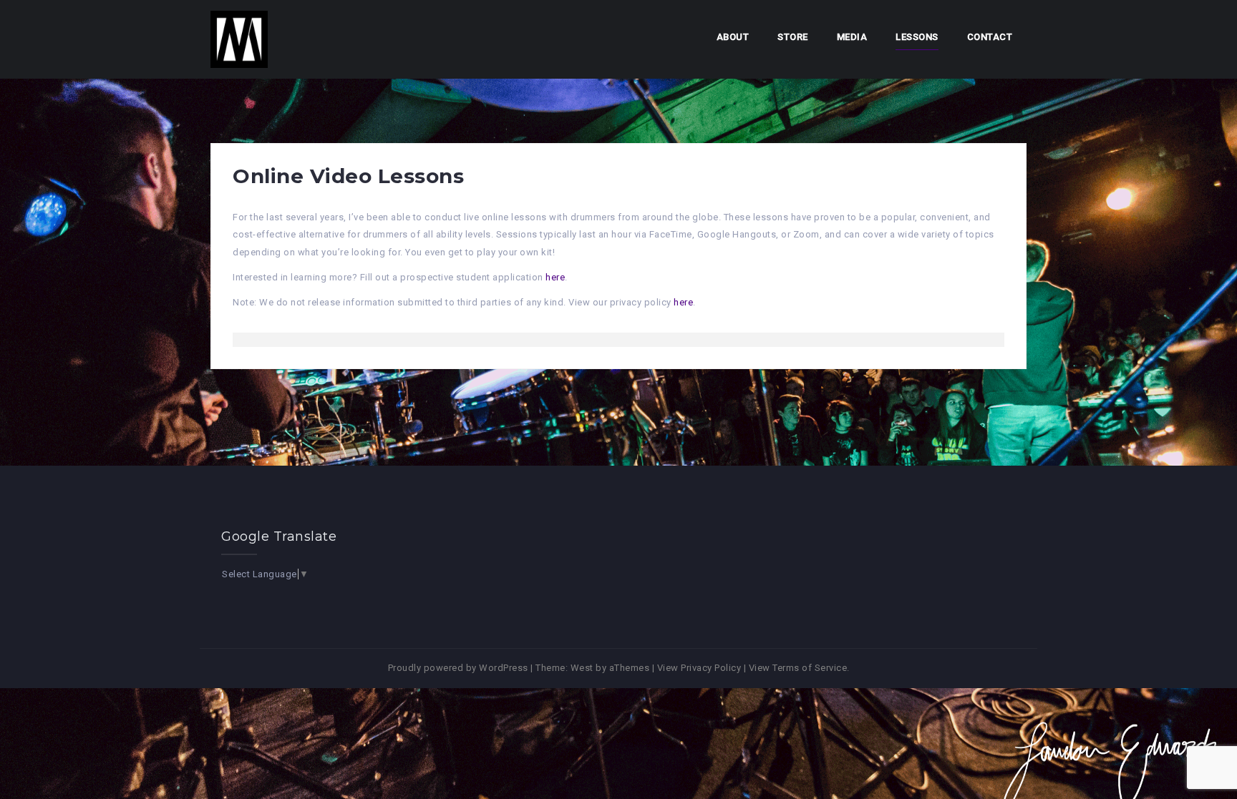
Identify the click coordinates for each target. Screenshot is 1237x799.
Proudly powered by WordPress (458, 667)
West (582, 667)
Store (792, 36)
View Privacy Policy (699, 667)
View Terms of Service (798, 667)
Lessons (917, 36)
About (733, 36)
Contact (990, 36)
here (555, 277)
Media (852, 36)
